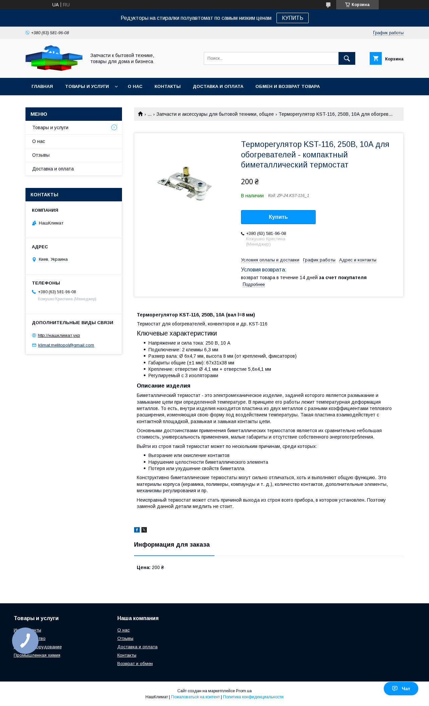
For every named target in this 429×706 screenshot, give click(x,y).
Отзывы (41, 155)
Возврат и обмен (135, 663)
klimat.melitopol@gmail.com (66, 345)
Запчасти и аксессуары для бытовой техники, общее (215, 114)
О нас (135, 86)
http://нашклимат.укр (59, 335)
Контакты (168, 86)
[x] (144, 531)
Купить (278, 217)
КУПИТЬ (292, 18)
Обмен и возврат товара (287, 86)
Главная (42, 86)
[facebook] (137, 531)
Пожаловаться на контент (195, 697)
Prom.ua (244, 691)
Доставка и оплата (218, 86)
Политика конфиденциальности (253, 697)
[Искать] (347, 58)
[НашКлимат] (53, 69)
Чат (406, 688)
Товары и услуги (87, 86)
